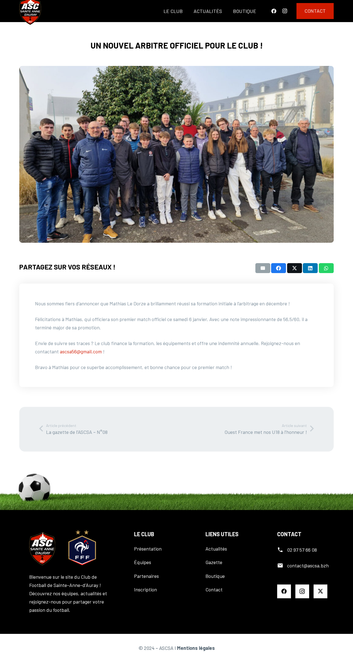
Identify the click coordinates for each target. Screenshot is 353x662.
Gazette (213, 562)
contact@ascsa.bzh (308, 565)
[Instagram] (285, 11)
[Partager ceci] (278, 268)
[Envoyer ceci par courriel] (262, 268)
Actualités (216, 549)
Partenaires (146, 576)
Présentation (148, 549)
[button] (187, 11)
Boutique (215, 576)
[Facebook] (274, 11)
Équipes (142, 562)
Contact (214, 589)
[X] (320, 591)
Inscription (145, 589)
